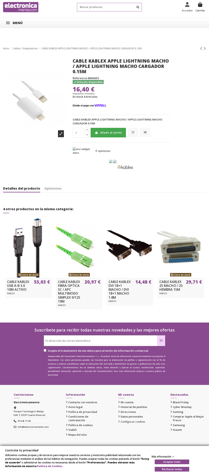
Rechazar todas (172, 469)
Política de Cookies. (50, 466)
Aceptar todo (171, 462)
